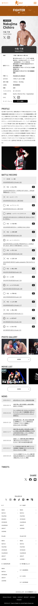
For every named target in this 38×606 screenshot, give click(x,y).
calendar (5, 525)
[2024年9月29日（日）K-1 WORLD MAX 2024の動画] (33, 223)
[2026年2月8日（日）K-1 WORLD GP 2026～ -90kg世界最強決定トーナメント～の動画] (33, 186)
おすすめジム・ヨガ (20, 591)
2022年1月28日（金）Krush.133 (12, 272)
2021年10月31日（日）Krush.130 (12, 288)
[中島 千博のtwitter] (4, 37)
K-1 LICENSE (24, 582)
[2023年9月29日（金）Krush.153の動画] (33, 231)
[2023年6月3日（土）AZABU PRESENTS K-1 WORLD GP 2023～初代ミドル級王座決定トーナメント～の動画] (33, 240)
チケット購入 (20, 101)
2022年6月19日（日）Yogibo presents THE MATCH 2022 (19, 262)
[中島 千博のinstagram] (8, 37)
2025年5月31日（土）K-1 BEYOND (13, 200)
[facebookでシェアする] (30, 479)
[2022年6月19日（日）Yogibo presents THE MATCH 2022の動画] (33, 258)
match (4, 513)
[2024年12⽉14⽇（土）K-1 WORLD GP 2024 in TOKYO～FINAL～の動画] (33, 213)
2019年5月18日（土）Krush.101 (12, 330)
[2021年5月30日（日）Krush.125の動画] (33, 293)
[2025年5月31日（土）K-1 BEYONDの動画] (33, 197)
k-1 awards (24, 570)
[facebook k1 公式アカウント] (14, 499)
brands (4, 519)
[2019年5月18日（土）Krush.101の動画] (33, 326)
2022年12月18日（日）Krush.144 (12, 253)
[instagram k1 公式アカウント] (10, 499)
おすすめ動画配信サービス (30, 591)
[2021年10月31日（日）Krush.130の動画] (33, 285)
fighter (4, 516)
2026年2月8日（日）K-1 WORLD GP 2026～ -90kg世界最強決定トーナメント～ (18, 191)
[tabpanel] (14, 347)
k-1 (25, 563)
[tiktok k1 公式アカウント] (19, 499)
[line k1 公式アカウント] (23, 499)
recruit (26, 597)
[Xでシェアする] (25, 479)
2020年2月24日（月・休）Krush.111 (13, 313)
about (4, 528)
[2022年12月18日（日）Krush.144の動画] (33, 250)
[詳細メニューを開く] (35, 3)
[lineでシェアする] (35, 479)
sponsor (4, 522)
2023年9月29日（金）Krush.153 (12, 235)
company (32, 597)
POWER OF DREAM (19, 75)
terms (14, 597)
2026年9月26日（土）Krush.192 (12, 182)
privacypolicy (7, 597)
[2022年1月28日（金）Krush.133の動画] (33, 268)
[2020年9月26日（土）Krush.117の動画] (33, 301)
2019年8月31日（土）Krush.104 (12, 321)
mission (19, 599)
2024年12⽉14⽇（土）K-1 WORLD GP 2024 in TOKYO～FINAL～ (19, 218)
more (23, 360)
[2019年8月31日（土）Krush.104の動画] (33, 318)
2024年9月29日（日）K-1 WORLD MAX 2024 (16, 227)
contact (20, 597)
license (4, 531)
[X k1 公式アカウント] (6, 499)
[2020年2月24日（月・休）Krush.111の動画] (33, 310)
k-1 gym (23, 576)
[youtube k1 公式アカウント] (27, 499)
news (3, 509)
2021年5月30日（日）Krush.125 (12, 297)
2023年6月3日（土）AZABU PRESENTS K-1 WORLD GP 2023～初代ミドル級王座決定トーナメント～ (18, 244)
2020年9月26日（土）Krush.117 (12, 305)
